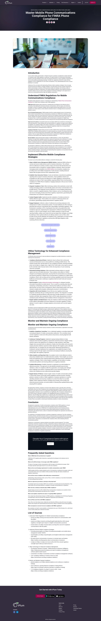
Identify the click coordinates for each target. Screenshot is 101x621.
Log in (86, 2)
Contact (79, 2)
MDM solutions (51, 169)
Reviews (75, 606)
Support (60, 608)
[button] (44, 2)
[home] (8, 2)
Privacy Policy (62, 611)
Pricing (58, 2)
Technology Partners (77, 608)
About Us (60, 606)
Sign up (93, 2)
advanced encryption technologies (50, 282)
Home (60, 605)
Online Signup (40, 596)
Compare (60, 610)
